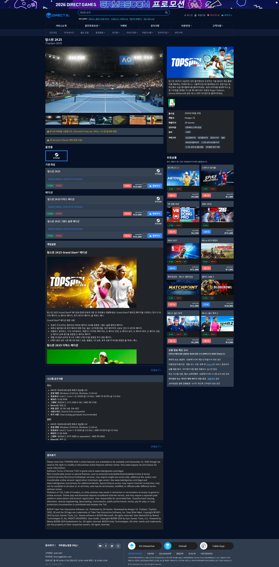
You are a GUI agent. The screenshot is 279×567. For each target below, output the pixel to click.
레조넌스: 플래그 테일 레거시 (98, 19)
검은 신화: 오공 (148, 19)
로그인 (190, 15)
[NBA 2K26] (217, 214)
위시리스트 (215, 15)
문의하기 (49, 545)
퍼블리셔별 (147, 32)
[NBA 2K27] (183, 251)
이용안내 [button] (185, 25)
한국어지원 (162, 32)
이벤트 (123, 25)
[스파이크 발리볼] (217, 178)
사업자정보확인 (207, 553)
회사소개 (191, 553)
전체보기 (155, 370)
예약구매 (178, 32)
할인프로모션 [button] (91, 25)
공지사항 (155, 25)
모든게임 (53, 32)
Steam (209, 364)
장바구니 (228, 15)
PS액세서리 (69, 32)
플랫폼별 (99, 32)
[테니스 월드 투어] (183, 323)
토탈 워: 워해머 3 (136, 19)
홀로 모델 (85, 32)
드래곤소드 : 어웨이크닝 (119, 19)
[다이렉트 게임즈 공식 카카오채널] (112, 546)
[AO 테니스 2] (183, 178)
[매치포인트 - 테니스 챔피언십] (183, 287)
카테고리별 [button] (131, 32)
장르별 (115, 32)
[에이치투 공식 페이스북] (106, 546)
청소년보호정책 (165, 553)
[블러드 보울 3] (217, 287)
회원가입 (201, 15)
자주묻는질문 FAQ (68, 545)
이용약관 (150, 553)
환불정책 (211, 378)
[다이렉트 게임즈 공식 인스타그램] (118, 546)
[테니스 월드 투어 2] (217, 323)
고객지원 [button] (217, 25)
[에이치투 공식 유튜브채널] (100, 546)
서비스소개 (61, 25)
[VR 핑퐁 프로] (183, 214)
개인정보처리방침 (135, 553)
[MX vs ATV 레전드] (217, 251)
